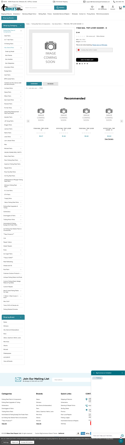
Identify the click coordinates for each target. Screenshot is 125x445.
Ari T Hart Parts (8, 39)
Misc (5, 144)
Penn (4, 334)
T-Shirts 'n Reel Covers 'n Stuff (10, 296)
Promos (50, 14)
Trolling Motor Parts (9, 219)
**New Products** (8, 234)
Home (27, 24)
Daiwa (5, 322)
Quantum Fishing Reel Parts (12, 164)
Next (121, 121)
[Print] (82, 63)
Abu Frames (8, 55)
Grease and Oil (7, 265)
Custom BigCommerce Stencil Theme (46, 433)
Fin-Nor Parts (8, 108)
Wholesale (75, 14)
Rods (5, 250)
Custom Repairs (8, 286)
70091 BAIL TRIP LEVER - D (86, 129)
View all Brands (7, 361)
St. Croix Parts (8, 190)
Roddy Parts (8, 71)
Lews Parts (7, 136)
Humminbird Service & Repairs (61, 14)
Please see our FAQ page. (99, 45)
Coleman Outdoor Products (11, 273)
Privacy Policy (109, 438)
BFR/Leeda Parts (9, 79)
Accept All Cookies (27, 442)
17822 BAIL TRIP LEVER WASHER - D (73, 24)
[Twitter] (84, 63)
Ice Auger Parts (7, 254)
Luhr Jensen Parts (9, 140)
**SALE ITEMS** (8, 257)
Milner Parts (7, 96)
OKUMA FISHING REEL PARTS (12, 152)
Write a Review (100, 36)
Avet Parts (7, 75)
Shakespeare (7, 353)
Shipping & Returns (6, 14)
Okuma (5, 345)
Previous (28, 121)
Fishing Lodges (65, 417)
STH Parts (7, 194)
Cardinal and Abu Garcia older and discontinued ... (12, 83)
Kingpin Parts (8, 125)
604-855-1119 (120, 2)
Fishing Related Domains (10, 309)
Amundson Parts (9, 67)
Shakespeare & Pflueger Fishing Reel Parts (13, 180)
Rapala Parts (8, 168)
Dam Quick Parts (9, 100)
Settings (6, 442)
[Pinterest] (87, 63)
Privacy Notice (91, 14)
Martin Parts (7, 133)
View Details (109, 139)
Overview (34, 84)
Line (4, 238)
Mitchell (5, 349)
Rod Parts (6, 269)
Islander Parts (8, 117)
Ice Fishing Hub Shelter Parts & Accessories (12, 229)
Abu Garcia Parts (9, 47)
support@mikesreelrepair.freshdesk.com (98, 2)
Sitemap (63, 424)
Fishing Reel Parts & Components (9, 31)
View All (4, 424)
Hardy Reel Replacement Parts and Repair (11, 112)
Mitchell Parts (8, 148)
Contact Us (82, 14)
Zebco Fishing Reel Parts (11, 202)
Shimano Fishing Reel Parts (10, 185)
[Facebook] (77, 63)
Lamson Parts (8, 129)
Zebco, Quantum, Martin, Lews (12, 338)
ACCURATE (6, 357)
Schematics (16, 14)
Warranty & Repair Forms (29, 14)
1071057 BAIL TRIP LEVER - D (109, 129)
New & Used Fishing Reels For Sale (11, 291)
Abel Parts (7, 36)
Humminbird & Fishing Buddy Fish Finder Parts (10, 224)
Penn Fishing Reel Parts (11, 160)
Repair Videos (7, 242)
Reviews (50, 84)
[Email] (79, 63)
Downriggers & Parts (9, 215)
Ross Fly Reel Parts (10, 172)
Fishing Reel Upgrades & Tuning (10, 207)
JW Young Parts (8, 121)
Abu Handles (9, 59)
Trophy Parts (8, 198)
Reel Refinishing (8, 261)
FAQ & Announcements (102, 14)
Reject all (15, 442)
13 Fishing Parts (8, 43)
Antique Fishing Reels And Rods (12, 277)
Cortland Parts (8, 88)
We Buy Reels (42, 14)
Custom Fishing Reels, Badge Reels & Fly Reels (12, 282)
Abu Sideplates (9, 63)
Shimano (6, 326)
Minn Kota (6, 341)
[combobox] (45, 8)
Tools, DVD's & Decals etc (11, 305)
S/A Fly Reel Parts (9, 176)
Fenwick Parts (8, 104)
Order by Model (9, 51)
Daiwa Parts (7, 92)
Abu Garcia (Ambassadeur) (11, 330)
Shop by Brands (8, 18)
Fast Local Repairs (66, 414)
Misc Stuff (6, 301)
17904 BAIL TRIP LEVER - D (40, 129)
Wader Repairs (7, 246)
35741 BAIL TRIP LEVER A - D (63, 129)
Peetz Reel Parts (9, 156)
